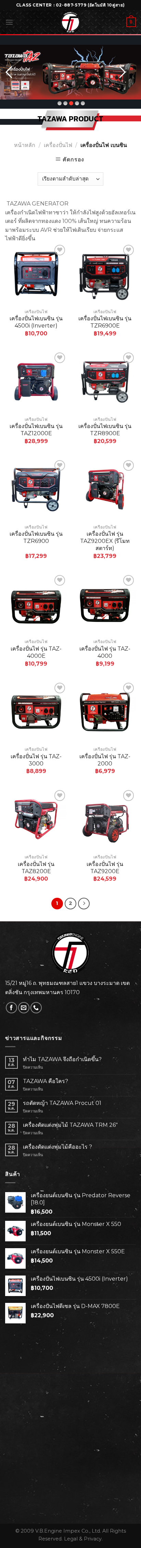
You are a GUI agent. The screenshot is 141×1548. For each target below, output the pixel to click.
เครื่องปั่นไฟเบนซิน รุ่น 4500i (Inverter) (36, 322)
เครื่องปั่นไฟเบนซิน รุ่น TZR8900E (104, 430)
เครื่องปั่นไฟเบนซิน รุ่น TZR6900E (104, 322)
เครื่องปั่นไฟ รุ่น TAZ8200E (36, 868)
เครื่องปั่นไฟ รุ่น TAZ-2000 (104, 760)
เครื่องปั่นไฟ (58, 145)
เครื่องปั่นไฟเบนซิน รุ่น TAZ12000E (36, 430)
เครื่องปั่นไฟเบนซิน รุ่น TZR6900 (36, 537)
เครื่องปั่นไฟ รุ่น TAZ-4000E (36, 652)
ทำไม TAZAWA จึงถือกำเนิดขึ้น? (62, 1059)
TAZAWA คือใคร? (45, 1081)
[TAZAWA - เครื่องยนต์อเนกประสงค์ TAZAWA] (70, 22)
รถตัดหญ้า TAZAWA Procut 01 (62, 1103)
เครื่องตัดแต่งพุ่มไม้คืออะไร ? (57, 1147)
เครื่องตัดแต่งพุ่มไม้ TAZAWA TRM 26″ (70, 1125)
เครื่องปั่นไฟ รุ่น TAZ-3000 (36, 760)
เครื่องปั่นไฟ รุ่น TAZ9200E (105, 868)
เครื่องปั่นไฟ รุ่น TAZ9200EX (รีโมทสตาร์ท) (105, 541)
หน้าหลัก (24, 145)
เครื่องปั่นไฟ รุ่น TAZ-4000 (104, 652)
